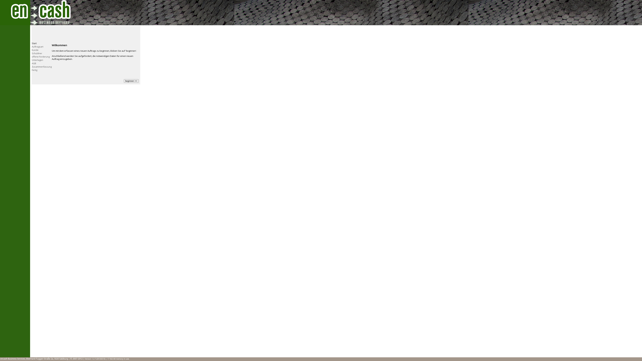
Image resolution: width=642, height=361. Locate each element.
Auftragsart (37, 46)
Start (34, 43)
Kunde (35, 49)
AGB (34, 63)
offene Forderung (41, 56)
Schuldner (37, 53)
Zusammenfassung (42, 66)
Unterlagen (37, 60)
